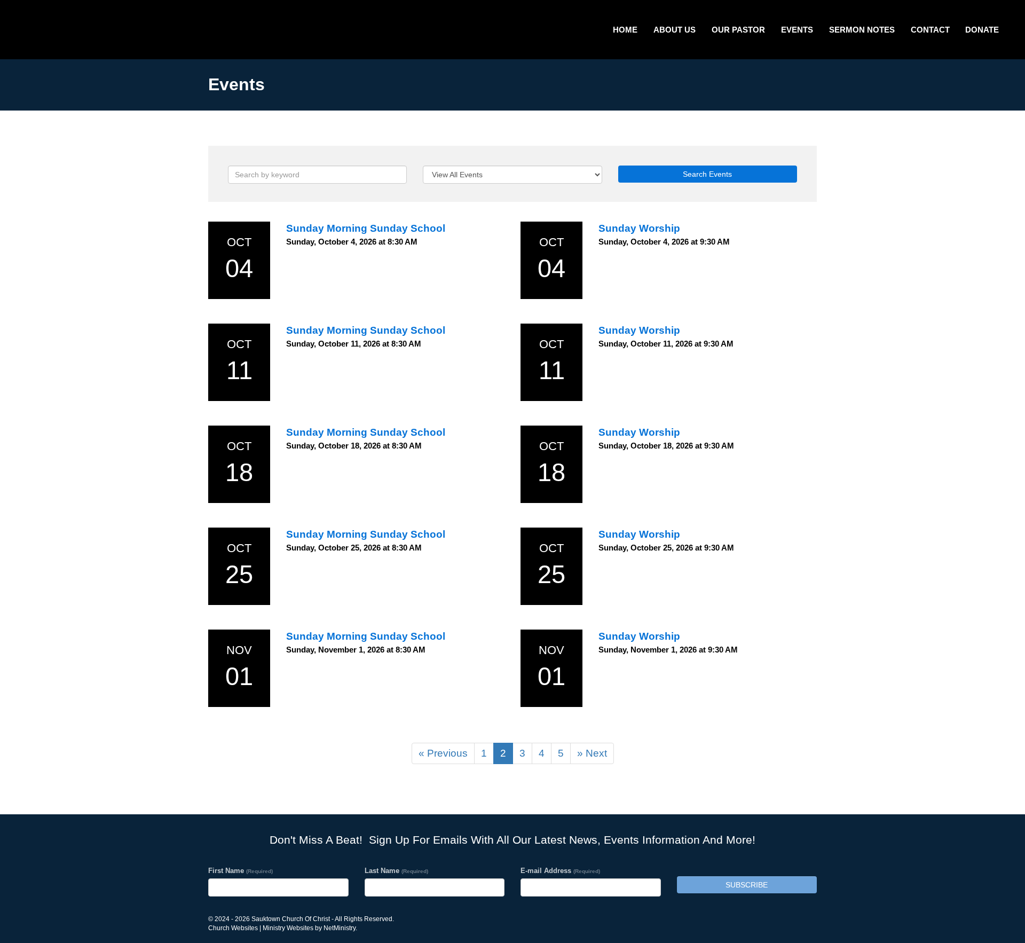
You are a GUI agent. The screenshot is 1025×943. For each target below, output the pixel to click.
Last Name (396, 871)
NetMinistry (340, 928)
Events (797, 29)
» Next (592, 753)
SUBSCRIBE (747, 885)
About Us (674, 29)
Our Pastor (738, 29)
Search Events (707, 174)
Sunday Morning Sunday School (365, 228)
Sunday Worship (639, 228)
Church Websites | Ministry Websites (261, 928)
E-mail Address (560, 871)
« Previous (443, 753)
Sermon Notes (862, 29)
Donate (982, 29)
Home (625, 29)
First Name (240, 871)
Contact (930, 29)
